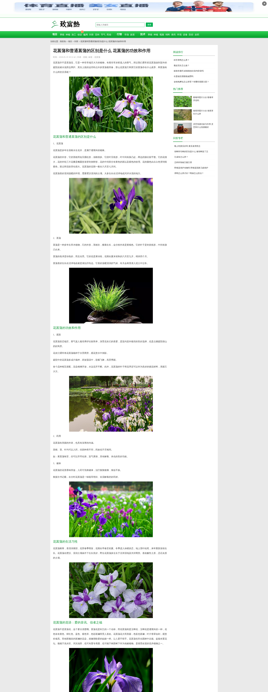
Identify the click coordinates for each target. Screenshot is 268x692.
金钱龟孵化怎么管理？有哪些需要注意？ (191, 82)
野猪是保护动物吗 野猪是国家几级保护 (191, 168)
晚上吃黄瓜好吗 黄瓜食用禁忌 (187, 146)
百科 (97, 34)
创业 (79, 34)
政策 (132, 34)
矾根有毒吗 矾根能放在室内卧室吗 (189, 71)
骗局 (85, 34)
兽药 (173, 34)
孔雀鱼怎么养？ (181, 157)
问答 (91, 34)
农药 (197, 34)
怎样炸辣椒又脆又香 (183, 162)
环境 (179, 34)
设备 (185, 34)
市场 (126, 34)
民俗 (109, 34)
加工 (74, 34)
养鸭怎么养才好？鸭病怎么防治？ (189, 173)
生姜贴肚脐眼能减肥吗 (183, 76)
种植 (68, 34)
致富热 (73, 24)
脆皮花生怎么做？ (181, 65)
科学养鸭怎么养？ (181, 60)
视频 (162, 34)
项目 (70, 41)
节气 (103, 34)
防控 (191, 34)
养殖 (62, 34)
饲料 (167, 34)
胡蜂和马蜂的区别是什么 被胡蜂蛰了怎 (191, 152)
